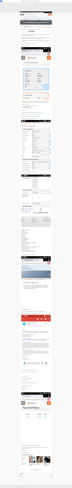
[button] (29, 31)
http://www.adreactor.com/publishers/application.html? (32, 114)
